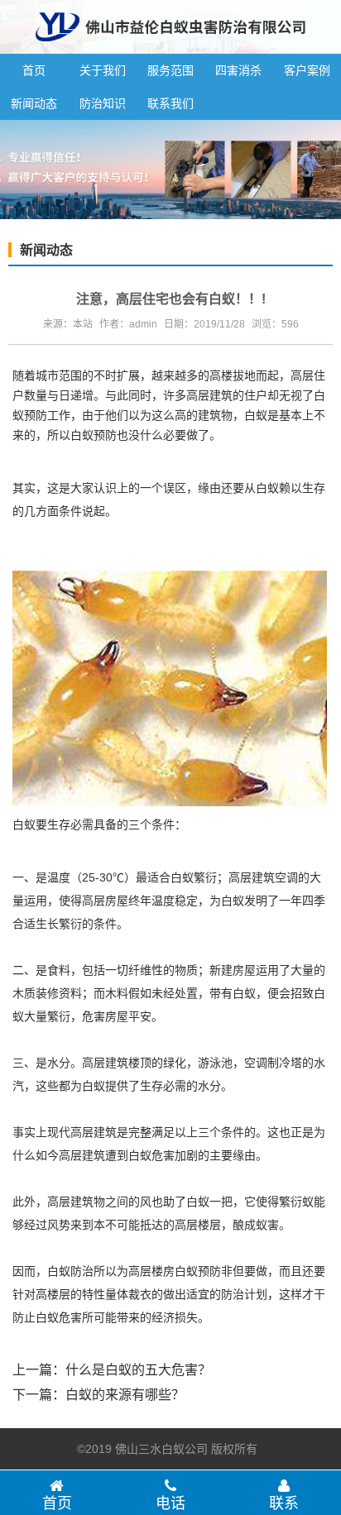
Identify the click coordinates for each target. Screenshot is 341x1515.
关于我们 (102, 70)
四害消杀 (238, 70)
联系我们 (170, 103)
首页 (34, 70)
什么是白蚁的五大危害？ (138, 1370)
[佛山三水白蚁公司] (170, 47)
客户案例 (307, 70)
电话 (170, 1503)
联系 (284, 1503)
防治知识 (102, 103)
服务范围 (170, 70)
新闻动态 (34, 103)
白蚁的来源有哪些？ (125, 1395)
